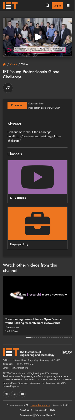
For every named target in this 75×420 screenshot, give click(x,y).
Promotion (17, 105)
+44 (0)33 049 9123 (25, 363)
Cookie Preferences (40, 405)
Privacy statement (16, 405)
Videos (13, 64)
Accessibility (59, 405)
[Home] (10, 5)
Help (52, 410)
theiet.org (40, 410)
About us (25, 410)
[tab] (28, 337)
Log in (57, 5)
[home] (4, 64)
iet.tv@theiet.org (19, 367)
